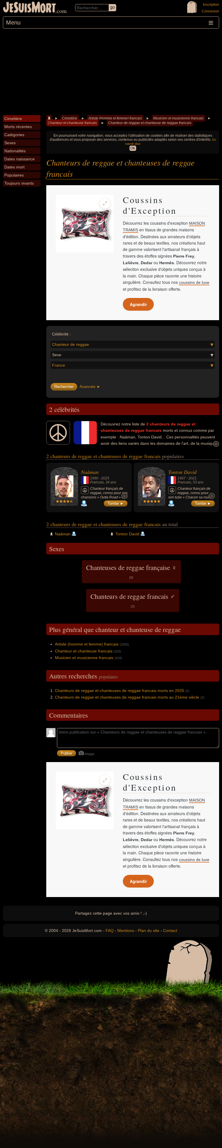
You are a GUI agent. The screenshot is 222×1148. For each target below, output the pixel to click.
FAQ (110, 930)
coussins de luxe (194, 282)
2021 (192, 478)
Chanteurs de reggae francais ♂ (132, 600)
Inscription (211, 5)
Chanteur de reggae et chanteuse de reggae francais (149, 123)
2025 (105, 478)
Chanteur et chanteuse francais (72, 123)
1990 (94, 478)
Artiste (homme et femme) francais (115, 118)
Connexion (210, 11)
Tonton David (182, 471)
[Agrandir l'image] (105, 203)
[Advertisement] (111, 71)
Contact (170, 930)
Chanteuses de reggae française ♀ (131, 571)
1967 (181, 478)
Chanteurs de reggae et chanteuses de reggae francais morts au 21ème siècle (127, 697)
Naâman (90, 471)
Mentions (125, 930)
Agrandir (138, 304)
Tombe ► (116, 503)
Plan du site (148, 930)
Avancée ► (90, 386)
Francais (97, 482)
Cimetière (69, 118)
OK (132, 148)
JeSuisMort (29, 8)
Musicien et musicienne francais (178, 118)
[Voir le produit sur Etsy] (85, 223)
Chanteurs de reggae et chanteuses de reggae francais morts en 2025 (119, 690)
